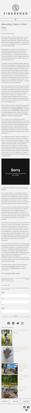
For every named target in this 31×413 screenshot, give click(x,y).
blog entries (12, 266)
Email (2, 308)
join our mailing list (15, 268)
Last (2, 304)
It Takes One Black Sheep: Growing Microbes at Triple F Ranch (24, 377)
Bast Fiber (8, 273)
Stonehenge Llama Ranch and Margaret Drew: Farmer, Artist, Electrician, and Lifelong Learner (7, 279)
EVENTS (15, 401)
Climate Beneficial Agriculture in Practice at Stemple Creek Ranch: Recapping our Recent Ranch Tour (23, 366)
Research (17, 273)
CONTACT (4, 401)
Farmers (13, 273)
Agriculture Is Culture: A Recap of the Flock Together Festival (23, 388)
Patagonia (19, 107)
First (2, 298)
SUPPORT (26, 401)
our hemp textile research (17, 108)
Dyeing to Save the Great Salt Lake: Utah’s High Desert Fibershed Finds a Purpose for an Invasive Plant (22, 348)
